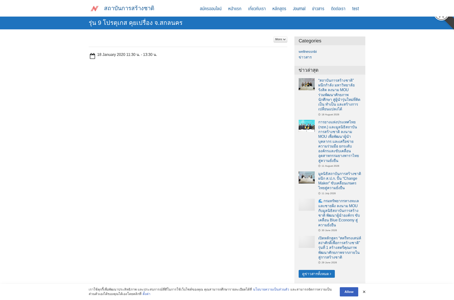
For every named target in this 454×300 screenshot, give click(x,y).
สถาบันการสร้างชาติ (129, 8)
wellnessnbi (308, 51)
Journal (299, 8)
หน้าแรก (234, 8)
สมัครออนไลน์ (211, 8)
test (355, 8)
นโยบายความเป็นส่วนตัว (271, 289)
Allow (349, 292)
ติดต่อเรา (338, 8)
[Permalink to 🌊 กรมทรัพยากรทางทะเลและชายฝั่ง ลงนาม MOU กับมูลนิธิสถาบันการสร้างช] (307, 204)
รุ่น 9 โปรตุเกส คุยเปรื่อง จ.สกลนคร (136, 22)
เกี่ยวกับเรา (257, 8)
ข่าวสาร (318, 8)
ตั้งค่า (146, 294)
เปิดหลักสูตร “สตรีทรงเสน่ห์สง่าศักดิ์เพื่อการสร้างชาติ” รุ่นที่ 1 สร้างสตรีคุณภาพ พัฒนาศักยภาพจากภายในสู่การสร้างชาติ (339, 247)
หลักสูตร (279, 8)
